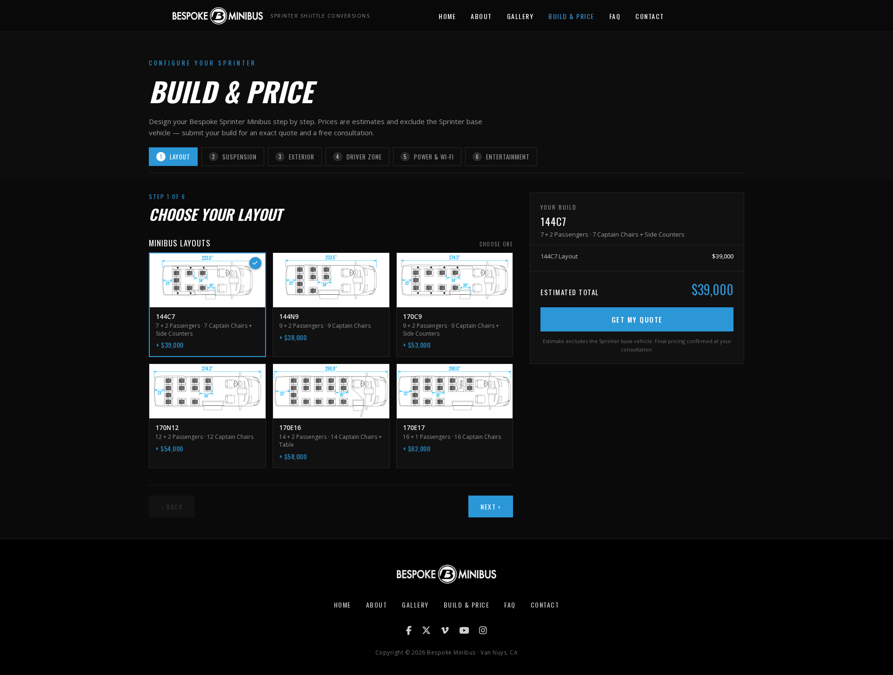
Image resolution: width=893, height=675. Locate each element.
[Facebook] (409, 630)
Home (447, 16)
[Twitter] (426, 630)
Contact (649, 16)
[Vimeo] (445, 630)
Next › (490, 506)
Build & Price (571, 16)
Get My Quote (637, 319)
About (481, 16)
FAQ (615, 16)
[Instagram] (483, 630)
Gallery (520, 16)
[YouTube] (464, 630)
